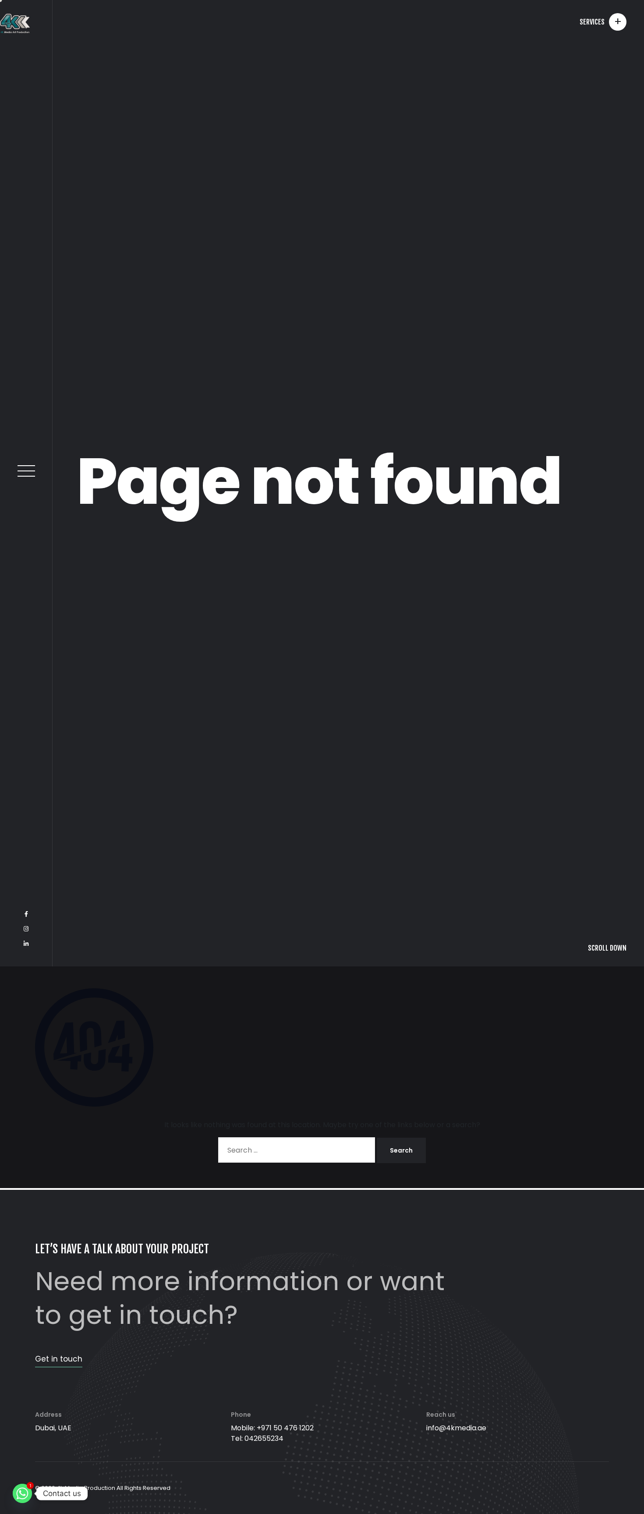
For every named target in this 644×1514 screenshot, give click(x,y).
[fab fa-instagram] (26, 1476)
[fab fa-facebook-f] (26, 1461)
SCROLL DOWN (607, 1495)
